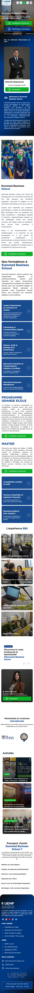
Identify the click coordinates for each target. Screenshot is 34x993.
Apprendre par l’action (9, 878)
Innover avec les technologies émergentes (15, 883)
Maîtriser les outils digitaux (10, 864)
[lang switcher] (20, 2)
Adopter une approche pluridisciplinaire (15, 869)
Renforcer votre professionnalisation (13, 874)
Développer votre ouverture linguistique (15, 888)
